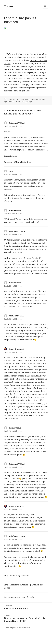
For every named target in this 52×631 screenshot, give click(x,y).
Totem (8, 6)
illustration (21, 101)
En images (37, 99)
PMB (11, 171)
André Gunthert (24, 99)
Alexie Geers (15, 210)
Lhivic (44, 99)
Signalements (9, 101)
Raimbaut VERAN (17, 123)
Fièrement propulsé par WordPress (17, 628)
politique (29, 101)
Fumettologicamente (19, 575)
